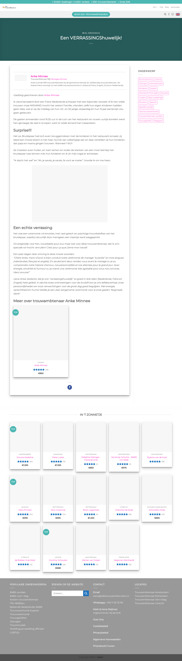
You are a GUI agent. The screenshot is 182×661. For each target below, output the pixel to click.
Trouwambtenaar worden (151, 116)
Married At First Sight (148, 93)
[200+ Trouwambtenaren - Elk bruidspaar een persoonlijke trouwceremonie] (9, 7)
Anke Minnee (39, 76)
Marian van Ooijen (91, 560)
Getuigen (15, 621)
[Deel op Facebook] (69, 387)
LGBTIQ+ (15, 632)
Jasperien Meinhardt (124, 560)
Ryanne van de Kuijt (157, 457)
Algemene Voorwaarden (107, 639)
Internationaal (156, 84)
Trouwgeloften (18, 617)
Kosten (153, 88)
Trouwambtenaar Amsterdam (152, 592)
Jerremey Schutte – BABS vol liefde (124, 458)
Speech (153, 102)
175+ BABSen (17, 603)
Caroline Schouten (58, 560)
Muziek (164, 93)
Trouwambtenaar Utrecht (149, 603)
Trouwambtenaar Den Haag (151, 599)
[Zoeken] (165, 14)
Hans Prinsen (25, 510)
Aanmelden (175, 7)
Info (154, 7)
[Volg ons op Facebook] (169, 14)
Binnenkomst (145, 79)
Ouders (142, 98)
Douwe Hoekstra (25, 457)
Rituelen (143, 102)
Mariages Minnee (59, 79)
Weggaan (158, 121)
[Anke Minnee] (20, 77)
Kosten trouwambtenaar (24, 599)
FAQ (161, 7)
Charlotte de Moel (124, 510)
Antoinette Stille (157, 510)
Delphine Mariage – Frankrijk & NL (91, 458)
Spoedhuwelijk (146, 107)
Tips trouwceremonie (149, 111)
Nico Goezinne (58, 510)
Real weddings (91, 33)
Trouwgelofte (145, 121)
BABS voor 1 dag (19, 596)
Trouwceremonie (19, 614)
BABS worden (18, 592)
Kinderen (143, 88)
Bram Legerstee (91, 510)
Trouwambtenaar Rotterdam (151, 596)
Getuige (142, 84)
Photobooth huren (104, 646)
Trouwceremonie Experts (24, 610)
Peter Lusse (58, 457)
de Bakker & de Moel (25, 560)
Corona (157, 79)
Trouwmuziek (18, 625)
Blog (167, 7)
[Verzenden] (86, 593)
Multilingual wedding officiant (27, 628)
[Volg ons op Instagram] (172, 14)
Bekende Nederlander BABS (26, 607)
